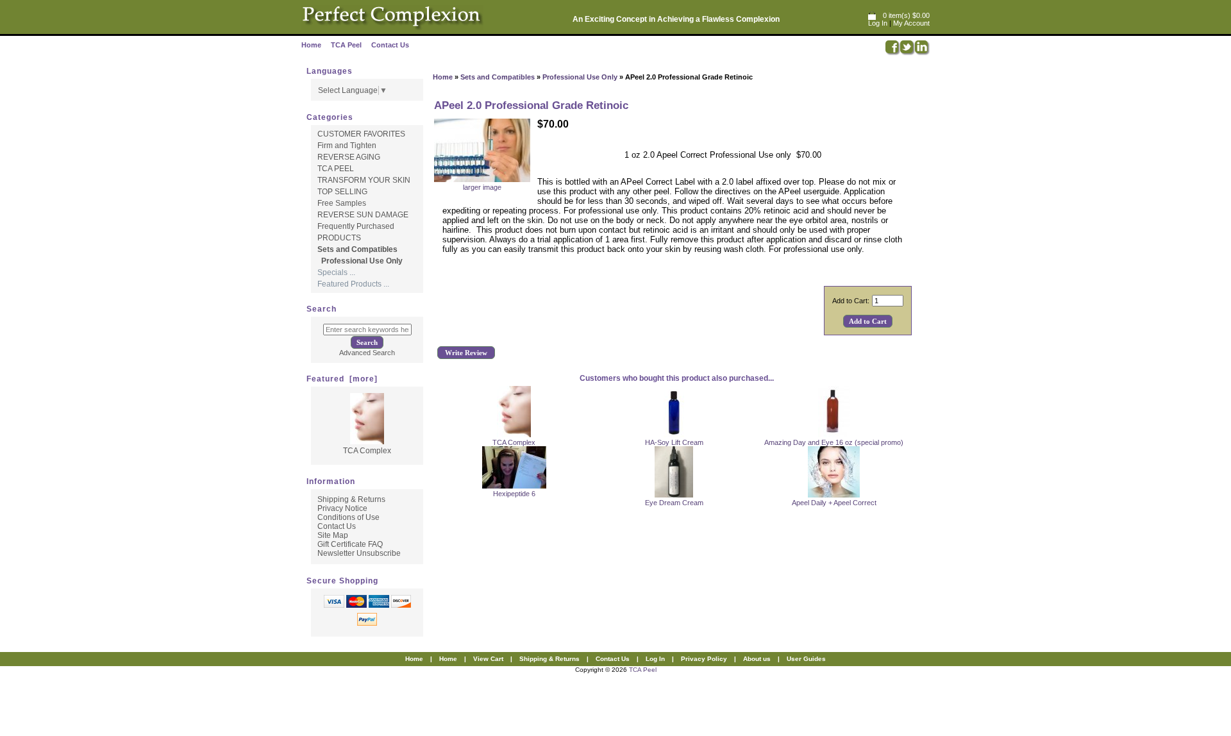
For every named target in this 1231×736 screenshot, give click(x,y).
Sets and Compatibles (497, 77)
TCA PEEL (335, 168)
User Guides (806, 658)
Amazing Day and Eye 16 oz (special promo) (833, 442)
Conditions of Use (348, 517)
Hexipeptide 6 (514, 494)
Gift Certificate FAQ (350, 544)
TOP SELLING (342, 191)
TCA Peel (346, 45)
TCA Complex (513, 442)
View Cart (488, 658)
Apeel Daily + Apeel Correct (834, 502)
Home (311, 45)
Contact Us (390, 45)
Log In (877, 23)
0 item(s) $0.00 (906, 15)
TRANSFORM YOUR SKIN (363, 180)
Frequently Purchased (355, 226)
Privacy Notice (342, 508)
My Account (911, 23)
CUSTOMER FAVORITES (361, 134)
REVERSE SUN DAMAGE (362, 214)
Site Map (332, 535)
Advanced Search (367, 352)
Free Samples (341, 203)
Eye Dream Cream (674, 502)
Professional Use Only (579, 77)
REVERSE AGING (348, 157)
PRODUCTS (339, 237)
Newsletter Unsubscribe (359, 553)
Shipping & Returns (351, 499)
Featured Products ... (353, 284)
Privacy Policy (704, 658)
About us (757, 658)
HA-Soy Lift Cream (674, 442)
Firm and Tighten (346, 145)
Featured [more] (342, 378)
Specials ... (336, 272)
